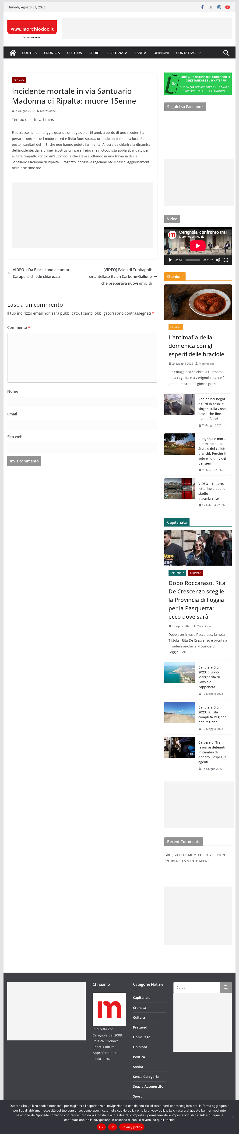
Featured (140, 1027)
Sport (94, 53)
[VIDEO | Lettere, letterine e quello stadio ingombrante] (179, 494)
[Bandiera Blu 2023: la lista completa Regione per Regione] (179, 718)
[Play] (170, 260)
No (112, 1127)
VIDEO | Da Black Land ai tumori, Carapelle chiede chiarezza (42, 273)
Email (12, 414)
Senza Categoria (146, 1076)
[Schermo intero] (225, 260)
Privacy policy (132, 1127)
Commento (18, 327)
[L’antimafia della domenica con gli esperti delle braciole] (198, 302)
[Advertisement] (147, 28)
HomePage (141, 1037)
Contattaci (186, 53)
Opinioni (161, 53)
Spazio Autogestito (148, 1086)
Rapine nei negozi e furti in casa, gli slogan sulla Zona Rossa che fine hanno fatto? (212, 409)
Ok (101, 1127)
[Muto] (218, 260)
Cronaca (52, 53)
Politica (29, 53)
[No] (233, 1117)
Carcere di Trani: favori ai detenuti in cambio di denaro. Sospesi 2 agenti (212, 752)
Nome (12, 391)
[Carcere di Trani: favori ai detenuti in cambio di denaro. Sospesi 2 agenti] (179, 755)
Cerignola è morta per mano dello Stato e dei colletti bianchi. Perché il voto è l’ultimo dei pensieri (212, 450)
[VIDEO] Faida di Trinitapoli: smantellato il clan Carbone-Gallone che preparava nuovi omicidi (120, 276)
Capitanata (117, 53)
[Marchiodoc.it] (12, 52)
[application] (198, 246)
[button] (198, 53)
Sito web (14, 436)
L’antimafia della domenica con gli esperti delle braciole (196, 345)
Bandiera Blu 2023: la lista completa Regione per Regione (212, 714)
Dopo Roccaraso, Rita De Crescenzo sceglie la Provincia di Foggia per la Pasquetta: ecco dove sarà (197, 599)
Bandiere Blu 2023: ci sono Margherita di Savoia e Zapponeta (209, 677)
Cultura (74, 53)
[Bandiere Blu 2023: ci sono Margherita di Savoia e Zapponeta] (179, 680)
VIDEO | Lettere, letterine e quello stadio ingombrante (211, 491)
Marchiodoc (48, 111)
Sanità (140, 53)
